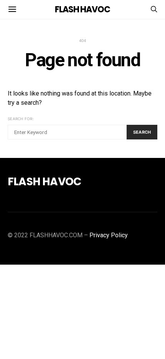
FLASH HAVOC (82, 9)
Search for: (21, 118)
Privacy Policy (108, 235)
